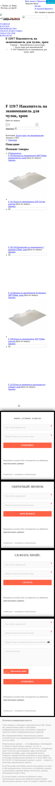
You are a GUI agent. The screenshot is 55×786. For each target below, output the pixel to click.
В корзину (39, 9)
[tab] (28, 140)
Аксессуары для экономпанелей (30, 135)
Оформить (48, 9)
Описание (12, 140)
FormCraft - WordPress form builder (19, 474)
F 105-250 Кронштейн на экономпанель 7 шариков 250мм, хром (26, 248)
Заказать (10, 129)
